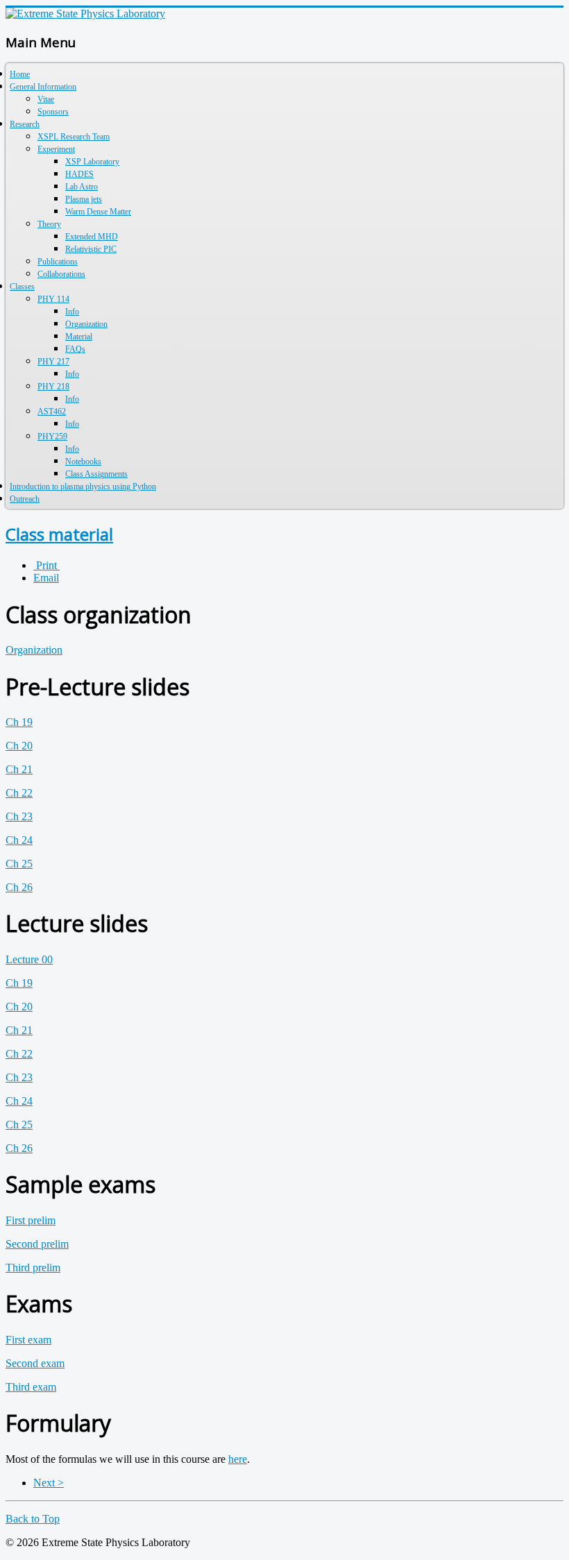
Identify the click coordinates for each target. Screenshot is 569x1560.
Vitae (45, 99)
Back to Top (33, 1519)
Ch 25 (19, 864)
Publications (57, 261)
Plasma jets (83, 199)
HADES (79, 174)
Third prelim (33, 1267)
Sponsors (53, 112)
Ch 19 (19, 722)
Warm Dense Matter (98, 212)
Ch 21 (19, 769)
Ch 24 (19, 840)
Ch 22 (19, 793)
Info (72, 311)
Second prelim (37, 1244)
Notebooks (83, 461)
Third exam (31, 1387)
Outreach (25, 499)
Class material (59, 534)
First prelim (31, 1220)
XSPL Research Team (73, 137)
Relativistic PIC (91, 249)
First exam (28, 1340)
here (237, 1459)
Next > (48, 1483)
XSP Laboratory (92, 162)
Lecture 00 (29, 959)
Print (46, 565)
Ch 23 (19, 816)
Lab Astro (81, 187)
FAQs (75, 349)
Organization (86, 324)
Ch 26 (19, 887)
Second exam (35, 1363)
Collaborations (61, 274)
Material (78, 336)
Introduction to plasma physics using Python (83, 486)
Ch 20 (19, 746)
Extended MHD (91, 236)
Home (20, 74)
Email (46, 578)
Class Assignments (96, 474)
